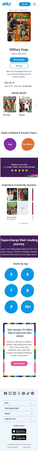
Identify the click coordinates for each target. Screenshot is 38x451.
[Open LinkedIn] (32, 393)
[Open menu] (34, 4)
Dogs (10, 10)
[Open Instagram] (10, 393)
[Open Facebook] (5, 393)
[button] (17, 206)
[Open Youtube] (14, 393)
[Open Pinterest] (23, 393)
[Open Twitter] (19, 393)
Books (16, 10)
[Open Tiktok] (28, 393)
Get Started (19, 363)
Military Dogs (23, 10)
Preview (19, 66)
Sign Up (25, 4)
